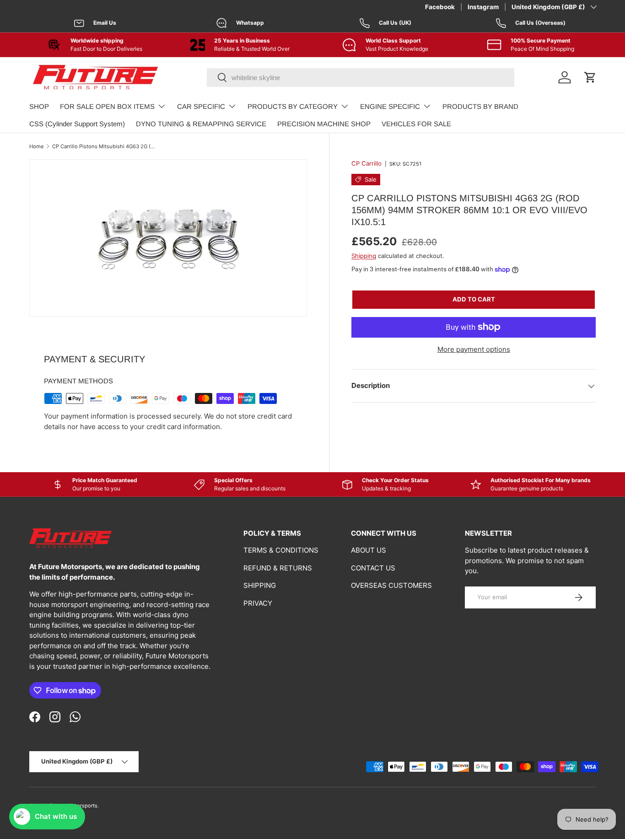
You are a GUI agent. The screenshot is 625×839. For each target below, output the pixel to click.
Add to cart (474, 299)
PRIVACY (257, 603)
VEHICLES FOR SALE (416, 124)
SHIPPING (259, 585)
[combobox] (360, 77)
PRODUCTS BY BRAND (480, 106)
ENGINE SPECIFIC (390, 106)
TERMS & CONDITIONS (280, 550)
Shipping (363, 255)
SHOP (39, 106)
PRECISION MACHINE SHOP (324, 124)
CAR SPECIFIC (201, 106)
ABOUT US (368, 550)
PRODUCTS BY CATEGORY (293, 106)
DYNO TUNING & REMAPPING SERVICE (201, 124)
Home (36, 146)
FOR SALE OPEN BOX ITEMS (107, 106)
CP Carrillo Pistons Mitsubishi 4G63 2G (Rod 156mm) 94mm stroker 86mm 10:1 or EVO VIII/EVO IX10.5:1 (103, 146)
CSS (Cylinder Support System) (77, 124)
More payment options (473, 349)
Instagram (483, 7)
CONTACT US (373, 568)
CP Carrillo (366, 163)
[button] (590, 77)
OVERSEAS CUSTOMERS (391, 585)
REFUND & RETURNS (277, 568)
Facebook (440, 7)
